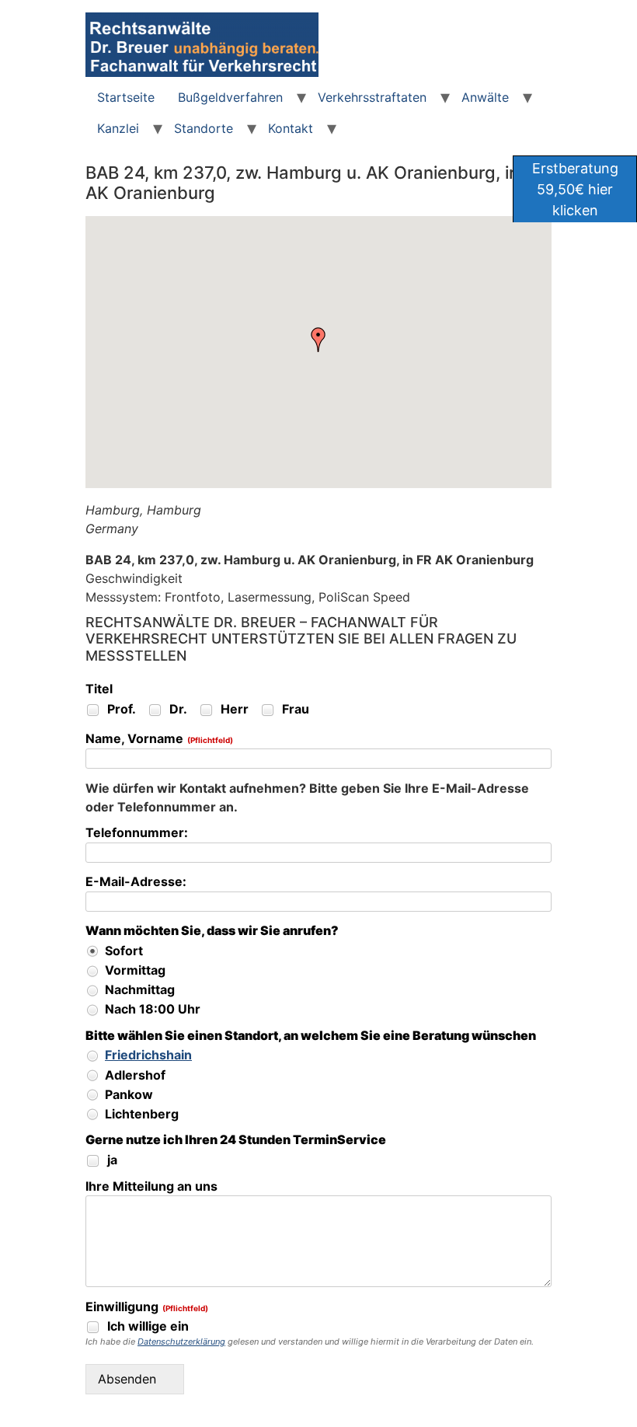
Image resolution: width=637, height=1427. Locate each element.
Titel (99, 689)
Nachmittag (138, 989)
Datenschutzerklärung (181, 1341)
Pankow (127, 1094)
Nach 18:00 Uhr (151, 1009)
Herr (233, 709)
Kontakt (290, 128)
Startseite (126, 97)
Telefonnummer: (136, 833)
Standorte (203, 128)
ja (110, 1159)
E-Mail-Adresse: (135, 882)
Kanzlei (118, 128)
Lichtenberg (140, 1114)
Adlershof (133, 1075)
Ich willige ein (146, 1326)
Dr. (176, 709)
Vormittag (133, 970)
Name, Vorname (159, 739)
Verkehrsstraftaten (372, 97)
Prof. (120, 709)
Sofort (122, 950)
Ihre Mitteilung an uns (151, 1187)
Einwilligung (146, 1307)
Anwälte (485, 97)
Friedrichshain (148, 1054)
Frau (294, 709)
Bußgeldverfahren (230, 97)
